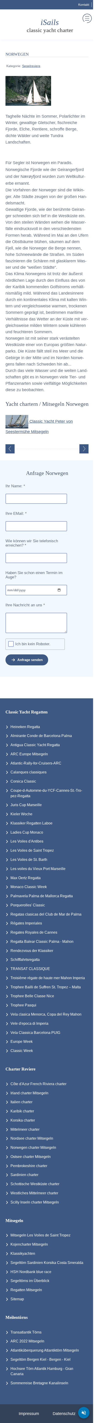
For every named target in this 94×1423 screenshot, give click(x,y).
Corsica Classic (23, 781)
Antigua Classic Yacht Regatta (35, 745)
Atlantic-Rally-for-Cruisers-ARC (35, 763)
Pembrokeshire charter (28, 1166)
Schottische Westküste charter (34, 1184)
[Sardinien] (10, 448)
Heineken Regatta (25, 727)
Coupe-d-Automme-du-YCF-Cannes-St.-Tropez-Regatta (46, 793)
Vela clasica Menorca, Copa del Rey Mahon (45, 1014)
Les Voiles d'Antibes (26, 841)
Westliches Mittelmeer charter (34, 1193)
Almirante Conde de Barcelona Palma (41, 736)
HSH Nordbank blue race (30, 1272)
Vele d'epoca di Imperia (29, 1023)
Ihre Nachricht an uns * (25, 605)
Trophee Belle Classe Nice (32, 996)
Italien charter (21, 1102)
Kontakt (83, 4)
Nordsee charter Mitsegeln (31, 1138)
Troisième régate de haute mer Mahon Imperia (47, 978)
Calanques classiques (28, 772)
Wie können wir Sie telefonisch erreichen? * (31, 543)
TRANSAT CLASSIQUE (30, 969)
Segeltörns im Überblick (29, 1281)
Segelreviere (31, 66)
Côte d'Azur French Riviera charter (38, 1084)
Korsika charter (22, 1120)
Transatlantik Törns (26, 1332)
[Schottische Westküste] (84, 448)
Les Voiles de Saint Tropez (32, 850)
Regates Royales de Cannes (33, 932)
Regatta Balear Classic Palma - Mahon (41, 941)
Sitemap (17, 1299)
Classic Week (21, 1051)
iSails (50, 26)
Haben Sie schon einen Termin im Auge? (34, 575)
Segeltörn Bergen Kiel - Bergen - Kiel (40, 1359)
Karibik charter (22, 1111)
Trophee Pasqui (23, 1005)
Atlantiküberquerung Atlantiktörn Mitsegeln (44, 1350)
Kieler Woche (21, 814)
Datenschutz (64, 1413)
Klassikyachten (22, 1253)
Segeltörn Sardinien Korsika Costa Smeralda (46, 1263)
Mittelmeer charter (24, 1129)
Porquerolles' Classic (27, 905)
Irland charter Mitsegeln (29, 1093)
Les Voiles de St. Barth (28, 860)
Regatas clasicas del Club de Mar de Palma (45, 914)
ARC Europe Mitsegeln (29, 754)
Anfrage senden (30, 660)
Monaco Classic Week (28, 887)
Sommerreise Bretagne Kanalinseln (39, 1383)
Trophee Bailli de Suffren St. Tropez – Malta (45, 987)
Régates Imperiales (26, 923)
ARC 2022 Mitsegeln (27, 1341)
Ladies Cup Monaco (26, 832)
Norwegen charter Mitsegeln (33, 1147)
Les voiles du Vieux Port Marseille (37, 869)
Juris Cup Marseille (26, 805)
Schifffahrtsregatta (25, 960)
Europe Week (21, 1042)
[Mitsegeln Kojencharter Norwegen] (28, 90)
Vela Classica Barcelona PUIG (35, 1033)
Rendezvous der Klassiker (31, 951)
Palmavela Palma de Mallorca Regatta (41, 896)
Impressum (29, 1413)
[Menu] (87, 18)
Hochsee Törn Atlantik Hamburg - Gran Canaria (41, 1371)
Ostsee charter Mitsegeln (30, 1157)
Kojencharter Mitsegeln (29, 1244)
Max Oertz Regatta (25, 878)
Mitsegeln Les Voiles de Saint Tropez (40, 1235)
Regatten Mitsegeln (26, 1290)
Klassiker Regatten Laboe (31, 823)
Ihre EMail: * (16, 514)
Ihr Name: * (15, 486)
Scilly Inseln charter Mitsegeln (34, 1202)
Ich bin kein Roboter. (32, 644)
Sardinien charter (24, 1175)
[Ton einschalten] (83, 1412)
